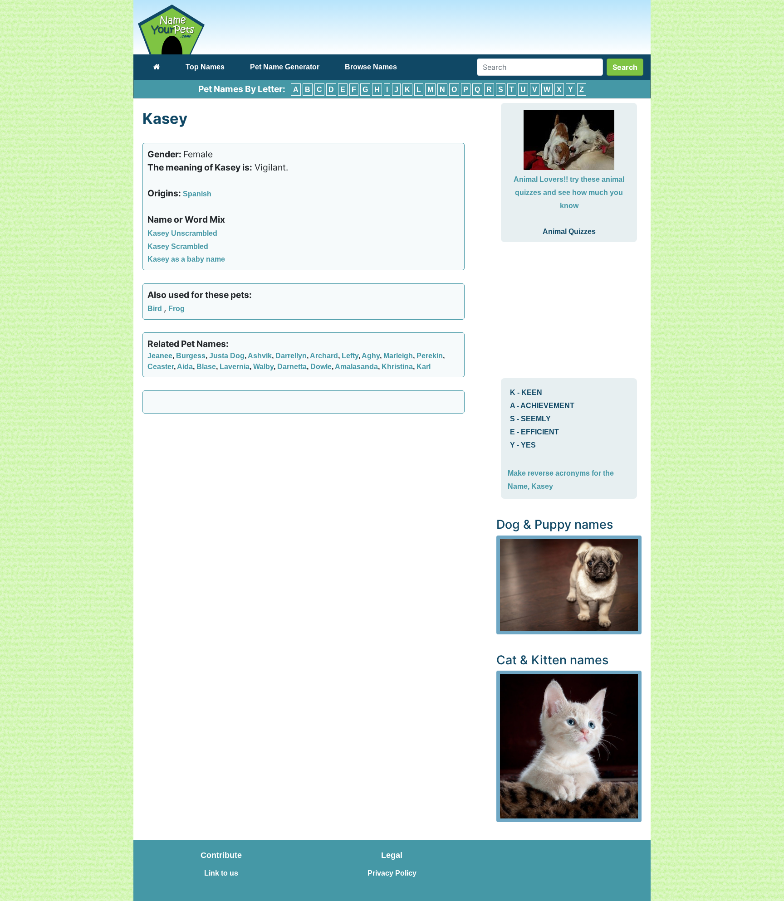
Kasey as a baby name (186, 259)
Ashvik (260, 356)
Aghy (371, 356)
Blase (206, 366)
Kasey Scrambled (177, 246)
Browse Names (371, 67)
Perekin (429, 356)
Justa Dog (227, 356)
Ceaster (160, 366)
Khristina (397, 366)
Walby (263, 366)
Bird (155, 308)
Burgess (191, 356)
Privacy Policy (392, 873)
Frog (176, 308)
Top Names (205, 67)
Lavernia (235, 366)
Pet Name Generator (284, 67)
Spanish (197, 194)
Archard (324, 356)
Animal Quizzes (569, 231)
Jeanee (159, 356)
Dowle (321, 366)
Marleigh (398, 356)
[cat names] (569, 746)
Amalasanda (356, 366)
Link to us (221, 873)
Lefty (350, 356)
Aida (185, 366)
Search (624, 67)
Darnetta (292, 366)
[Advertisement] (303, 486)
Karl (423, 366)
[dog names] (569, 584)
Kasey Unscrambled (182, 233)
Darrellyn (291, 356)
